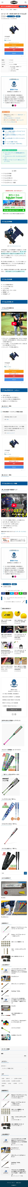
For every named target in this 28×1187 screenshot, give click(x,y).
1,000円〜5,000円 (7, 586)
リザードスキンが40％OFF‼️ (10, 122)
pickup (9, 1083)
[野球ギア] (14, 2)
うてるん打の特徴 (7, 173)
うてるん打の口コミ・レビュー (10, 180)
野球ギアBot (14, 89)
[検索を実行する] (25, 873)
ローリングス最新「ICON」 (11, 141)
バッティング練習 (11, 16)
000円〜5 (8, 1078)
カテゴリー (3, 1066)
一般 (18, 114)
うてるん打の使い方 (7, 178)
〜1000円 (15, 1083)
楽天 (7, 419)
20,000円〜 (4, 1083)
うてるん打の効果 (7, 175)
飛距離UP (18, 16)
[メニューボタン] (2, 2)
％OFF (21, 114)
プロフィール (14, 709)
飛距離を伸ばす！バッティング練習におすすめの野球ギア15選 (17, 540)
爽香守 (3, 1085)
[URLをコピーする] (25, 593)
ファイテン (21, 1083)
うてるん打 (7, 36)
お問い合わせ (18, 1182)
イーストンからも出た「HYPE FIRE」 (14, 143)
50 (19, 114)
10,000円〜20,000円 (15, 1081)
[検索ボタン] (25, 2)
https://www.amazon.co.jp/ (15, 246)
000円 (3, 1078)
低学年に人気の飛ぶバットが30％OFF (12, 118)
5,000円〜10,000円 (6, 1081)
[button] (3, 593)
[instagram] (15, 714)
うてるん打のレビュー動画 (9, 182)
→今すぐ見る (23, 6)
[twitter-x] (13, 714)
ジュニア (21, 120)
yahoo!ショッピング (10, 433)
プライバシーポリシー (11, 1182)
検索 (2, 1053)
